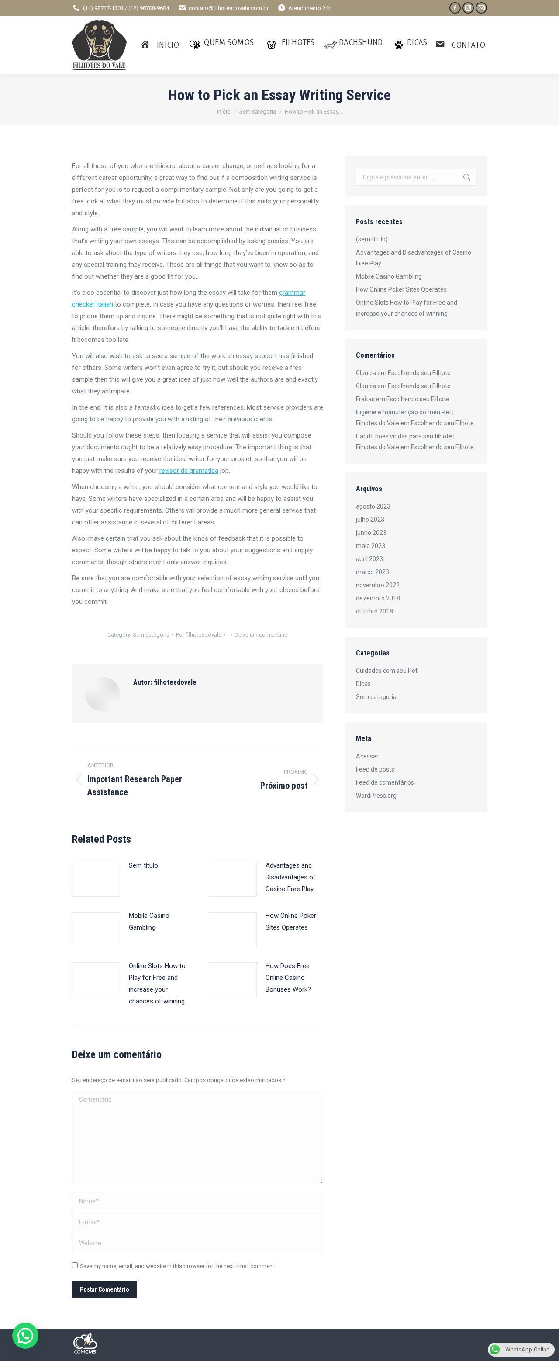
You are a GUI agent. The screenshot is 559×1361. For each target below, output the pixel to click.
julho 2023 (370, 519)
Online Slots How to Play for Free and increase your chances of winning (157, 983)
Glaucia (366, 372)
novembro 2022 (378, 585)
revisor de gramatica (188, 471)
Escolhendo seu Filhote (419, 372)
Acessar (367, 756)
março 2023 (372, 572)
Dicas (363, 683)
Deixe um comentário (261, 634)
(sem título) (372, 239)
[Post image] (96, 879)
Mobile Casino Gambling (149, 921)
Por (198, 634)
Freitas (365, 399)
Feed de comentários (385, 782)
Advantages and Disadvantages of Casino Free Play (291, 877)
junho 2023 (371, 532)
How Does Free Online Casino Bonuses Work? (288, 977)
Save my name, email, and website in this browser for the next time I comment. (178, 1266)
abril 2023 (369, 558)
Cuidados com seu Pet (387, 670)
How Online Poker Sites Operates (291, 921)
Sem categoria (151, 634)
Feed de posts (375, 769)
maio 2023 (370, 545)
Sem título (143, 865)
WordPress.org (376, 795)
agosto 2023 (373, 506)
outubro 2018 (374, 611)
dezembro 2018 (378, 598)
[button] (25, 1336)
